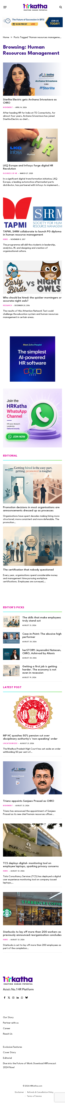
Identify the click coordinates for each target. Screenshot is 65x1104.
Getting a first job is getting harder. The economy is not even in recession (39, 669)
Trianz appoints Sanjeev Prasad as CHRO (28, 801)
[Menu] (5, 7)
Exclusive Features (12, 1047)
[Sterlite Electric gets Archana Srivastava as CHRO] (32, 79)
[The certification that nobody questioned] (32, 546)
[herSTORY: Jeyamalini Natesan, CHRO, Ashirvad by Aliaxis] (11, 654)
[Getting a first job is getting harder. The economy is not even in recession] (11, 670)
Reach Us (7, 1034)
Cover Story (9, 1052)
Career (6, 1028)
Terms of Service (34, 1096)
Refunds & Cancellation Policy (40, 1092)
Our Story (8, 1017)
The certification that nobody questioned (28, 570)
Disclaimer (19, 1092)
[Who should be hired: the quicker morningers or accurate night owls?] (32, 277)
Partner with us (11, 1023)
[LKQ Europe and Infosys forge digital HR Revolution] (32, 145)
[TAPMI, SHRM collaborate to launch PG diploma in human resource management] (32, 211)
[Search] (60, 7)
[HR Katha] (35, 7)
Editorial (7, 1058)
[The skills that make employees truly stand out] (11, 621)
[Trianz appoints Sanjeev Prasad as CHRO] (32, 777)
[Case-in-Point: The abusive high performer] (11, 638)
